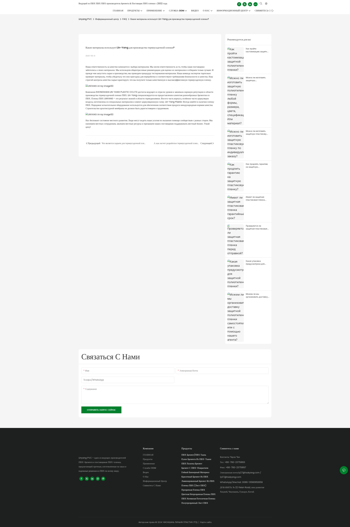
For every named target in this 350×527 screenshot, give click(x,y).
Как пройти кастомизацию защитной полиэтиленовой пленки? (257, 50)
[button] (272, 10)
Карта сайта (206, 522)
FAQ (124, 19)
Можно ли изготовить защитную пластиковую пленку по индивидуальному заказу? (257, 132)
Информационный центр (107, 19)
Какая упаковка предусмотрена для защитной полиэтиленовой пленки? (257, 262)
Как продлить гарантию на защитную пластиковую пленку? (257, 165)
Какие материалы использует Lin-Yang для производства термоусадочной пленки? (169, 19)
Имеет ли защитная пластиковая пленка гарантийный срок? (255, 198)
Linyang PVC (85, 19)
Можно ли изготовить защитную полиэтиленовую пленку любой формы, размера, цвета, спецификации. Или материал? (257, 79)
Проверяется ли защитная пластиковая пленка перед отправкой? (256, 227)
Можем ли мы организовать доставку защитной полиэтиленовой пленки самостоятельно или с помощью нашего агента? (257, 295)
